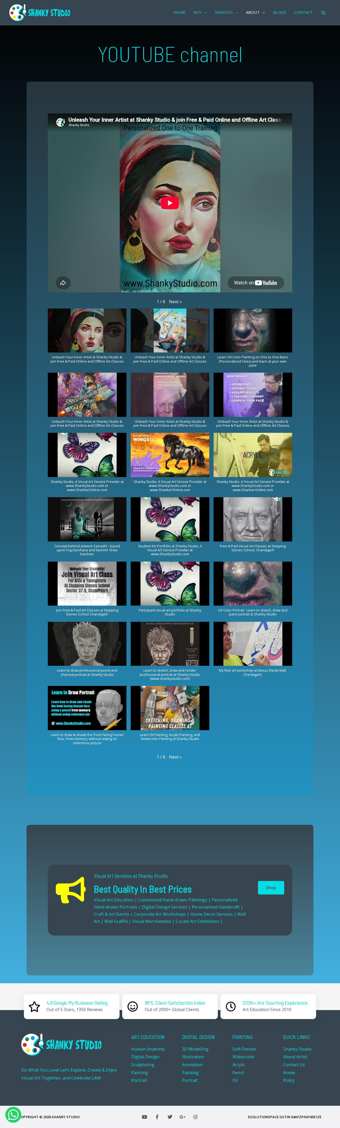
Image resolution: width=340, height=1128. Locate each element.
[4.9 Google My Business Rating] (34, 1006)
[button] (175, 302)
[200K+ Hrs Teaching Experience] (231, 1007)
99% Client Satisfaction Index (175, 1002)
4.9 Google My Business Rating (77, 1002)
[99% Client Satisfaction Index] (133, 1006)
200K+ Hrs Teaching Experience (275, 1002)
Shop (271, 888)
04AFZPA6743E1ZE (306, 1116)
